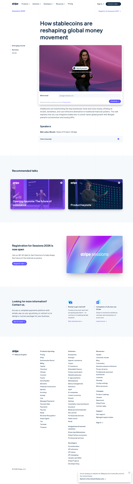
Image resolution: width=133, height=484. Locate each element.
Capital (42, 366)
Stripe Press (100, 403)
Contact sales (112, 4)
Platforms (71, 386)
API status (72, 452)
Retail (70, 421)
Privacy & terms (102, 369)
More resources (102, 386)
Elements (43, 384)
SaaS (70, 389)
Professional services (76, 416)
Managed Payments (47, 401)
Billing (42, 363)
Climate (43, 372)
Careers (99, 397)
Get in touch (18, 322)
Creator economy (74, 395)
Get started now (74, 321)
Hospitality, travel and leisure (78, 404)
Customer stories (102, 357)
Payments (43, 407)
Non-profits (72, 413)
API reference (73, 449)
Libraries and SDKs (75, 458)
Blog (97, 360)
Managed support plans (104, 417)
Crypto (42, 378)
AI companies (73, 392)
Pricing (70, 4)
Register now (19, 263)
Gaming (71, 401)
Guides (98, 355)
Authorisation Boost (47, 360)
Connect (43, 375)
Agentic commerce (75, 360)
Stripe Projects (73, 461)
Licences (99, 377)
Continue (114, 101)
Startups (71, 357)
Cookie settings (102, 383)
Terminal (43, 424)
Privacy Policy (67, 102)
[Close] (129, 473)
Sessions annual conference (106, 366)
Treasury (43, 427)
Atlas (42, 357)
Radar (42, 413)
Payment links (45, 404)
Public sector (73, 418)
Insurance (71, 407)
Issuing (42, 395)
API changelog (73, 455)
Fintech (70, 398)
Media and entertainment (77, 410)
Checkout (43, 369)
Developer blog (73, 464)
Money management (75, 384)
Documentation (73, 446)
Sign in (99, 4)
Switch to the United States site (92, 479)
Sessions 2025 (18, 11)
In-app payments (74, 378)
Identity (43, 389)
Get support (100, 414)
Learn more (100, 321)
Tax (41, 421)
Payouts (43, 410)
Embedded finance (75, 369)
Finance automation (75, 372)
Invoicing (43, 392)
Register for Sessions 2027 (109, 11)
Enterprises (72, 355)
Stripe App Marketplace (76, 432)
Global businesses (74, 375)
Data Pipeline (45, 381)
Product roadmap (102, 394)
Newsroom (100, 400)
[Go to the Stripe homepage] (14, 351)
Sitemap (99, 380)
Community (100, 363)
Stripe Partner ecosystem (77, 435)
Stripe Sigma (44, 418)
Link (41, 398)
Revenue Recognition (47, 416)
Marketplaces (73, 381)
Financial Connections (48, 386)
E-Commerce (73, 366)
